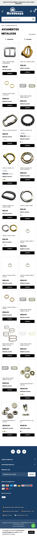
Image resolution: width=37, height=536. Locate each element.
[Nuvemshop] (18, 526)
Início (2, 25)
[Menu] (2, 11)
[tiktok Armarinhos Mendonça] (24, 452)
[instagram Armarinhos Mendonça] (13, 452)
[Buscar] (33, 19)
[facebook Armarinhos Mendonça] (19, 452)
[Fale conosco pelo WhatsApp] (33, 526)
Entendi (31, 532)
